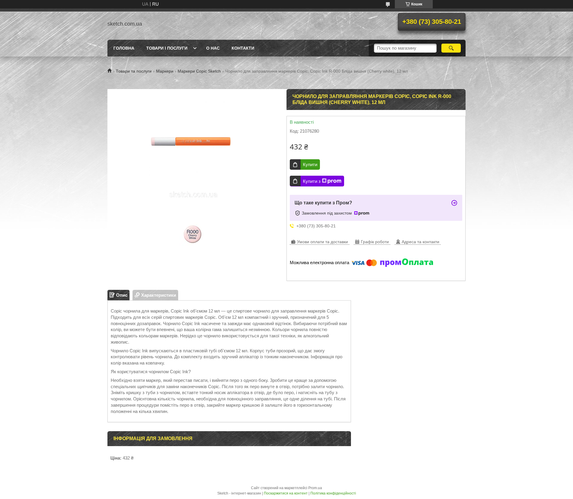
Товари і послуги (166, 48)
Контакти (243, 48)
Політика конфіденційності (333, 493)
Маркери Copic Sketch (199, 71)
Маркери (164, 71)
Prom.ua (315, 488)
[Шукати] (451, 48)
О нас (213, 48)
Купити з (312, 181)
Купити (310, 164)
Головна (123, 48)
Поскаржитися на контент (286, 493)
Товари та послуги (134, 71)
